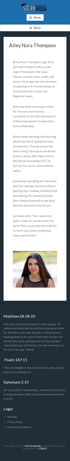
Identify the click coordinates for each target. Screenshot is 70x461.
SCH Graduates (33, 446)
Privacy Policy (15, 422)
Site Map (12, 416)
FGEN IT (43, 448)
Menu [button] (37, 17)
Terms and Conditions (19, 427)
